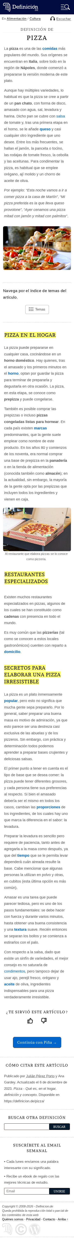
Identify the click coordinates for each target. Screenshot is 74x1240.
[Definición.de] (20, 7)
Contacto (49, 1219)
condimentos (14, 971)
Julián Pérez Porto (40, 1076)
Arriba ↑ (63, 1219)
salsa (60, 116)
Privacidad (33, 1219)
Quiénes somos (12, 1219)
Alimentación (17, 18)
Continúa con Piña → (37, 1042)
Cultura (35, 18)
